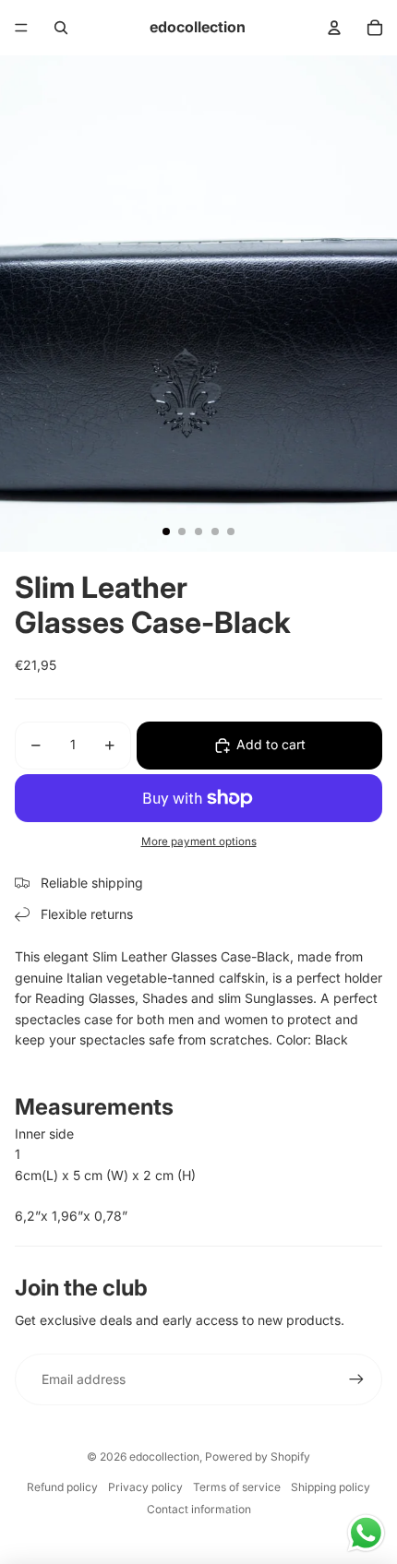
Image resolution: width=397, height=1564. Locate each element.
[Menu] (21, 27)
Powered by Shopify (257, 1456)
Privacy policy (145, 1487)
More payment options (199, 841)
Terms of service (237, 1487)
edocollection (164, 1456)
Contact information (199, 1509)
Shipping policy (330, 1487)
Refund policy (62, 1487)
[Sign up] (356, 1379)
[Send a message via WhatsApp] (366, 1533)
